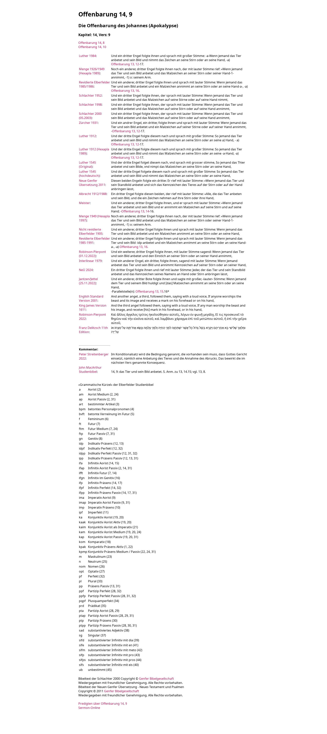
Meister (84, 203)
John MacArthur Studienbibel (90, 369)
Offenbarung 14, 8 (91, 43)
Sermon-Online (89, 708)
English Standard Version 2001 (91, 298)
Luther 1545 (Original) (87, 164)
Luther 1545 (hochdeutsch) (89, 173)
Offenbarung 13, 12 (125, 64)
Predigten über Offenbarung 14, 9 (102, 703)
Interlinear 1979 (90, 261)
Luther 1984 (87, 56)
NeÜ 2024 (86, 270)
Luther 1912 (87, 136)
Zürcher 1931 (88, 123)
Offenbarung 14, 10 (92, 47)
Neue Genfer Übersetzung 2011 (92, 183)
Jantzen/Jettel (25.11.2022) (88, 281)
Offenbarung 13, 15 (149, 291)
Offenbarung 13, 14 (135, 211)
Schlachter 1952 (90, 95)
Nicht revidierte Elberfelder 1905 (90, 231)
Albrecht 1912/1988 (93, 194)
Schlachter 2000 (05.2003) (90, 116)
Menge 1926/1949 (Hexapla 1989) (91, 71)
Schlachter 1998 (90, 105)
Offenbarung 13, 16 (125, 91)
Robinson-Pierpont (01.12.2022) (92, 254)
